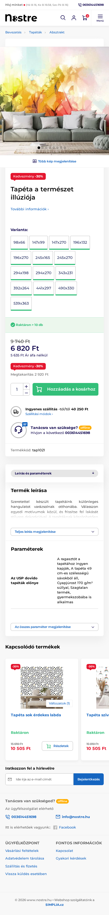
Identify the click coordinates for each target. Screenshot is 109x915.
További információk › (30, 209)
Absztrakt (57, 32)
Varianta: (19, 229)
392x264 (21, 288)
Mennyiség (17, 389)
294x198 (21, 272)
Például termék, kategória (40, 42)
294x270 (43, 272)
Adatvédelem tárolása (24, 858)
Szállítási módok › (39, 414)
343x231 (65, 272)
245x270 (64, 257)
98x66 (19, 242)
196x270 (20, 257)
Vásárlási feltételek (22, 850)
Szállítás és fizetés (21, 866)
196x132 (80, 242)
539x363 (21, 303)
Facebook (67, 827)
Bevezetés (13, 32)
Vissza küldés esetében (26, 874)
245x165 (42, 257)
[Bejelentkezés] (74, 18)
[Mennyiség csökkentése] (26, 392)
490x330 (66, 288)
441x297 (43, 288)
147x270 (59, 242)
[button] (63, 18)
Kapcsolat (64, 850)
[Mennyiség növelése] (26, 386)
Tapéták (35, 32)
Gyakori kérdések (71, 858)
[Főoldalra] (21, 17)
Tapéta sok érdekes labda (36, 715)
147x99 (38, 242)
